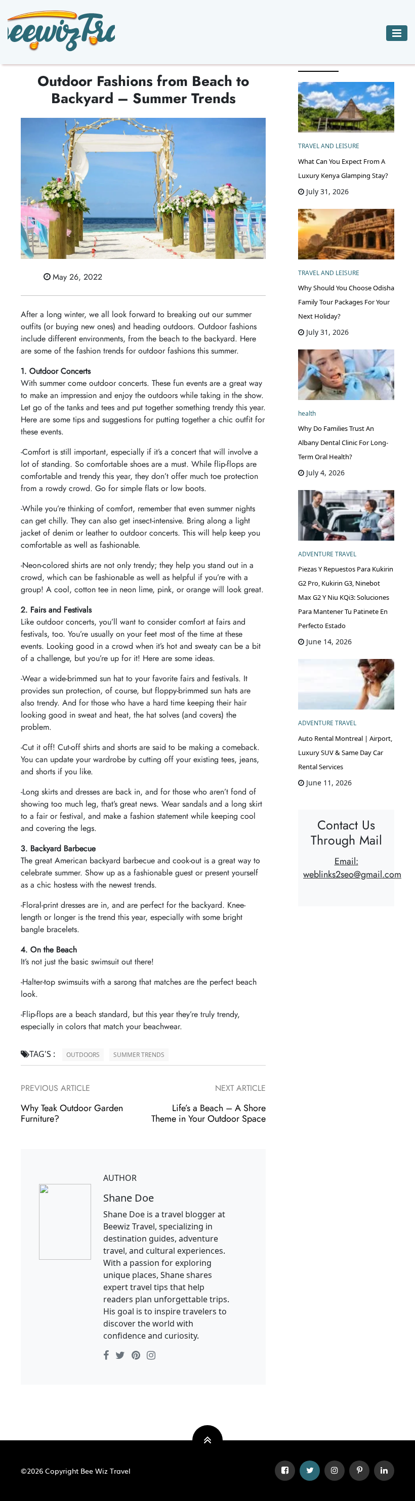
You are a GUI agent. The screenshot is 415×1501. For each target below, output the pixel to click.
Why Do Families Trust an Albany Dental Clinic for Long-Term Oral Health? (343, 442)
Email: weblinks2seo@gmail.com (352, 867)
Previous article (55, 1088)
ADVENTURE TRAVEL (327, 554)
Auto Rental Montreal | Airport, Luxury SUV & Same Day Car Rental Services (345, 752)
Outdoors (83, 1054)
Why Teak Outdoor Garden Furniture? (72, 1113)
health (307, 413)
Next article (240, 1088)
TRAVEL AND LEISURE (328, 146)
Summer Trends (138, 1054)
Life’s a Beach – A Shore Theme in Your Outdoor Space (208, 1113)
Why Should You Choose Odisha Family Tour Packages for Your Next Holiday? (346, 302)
